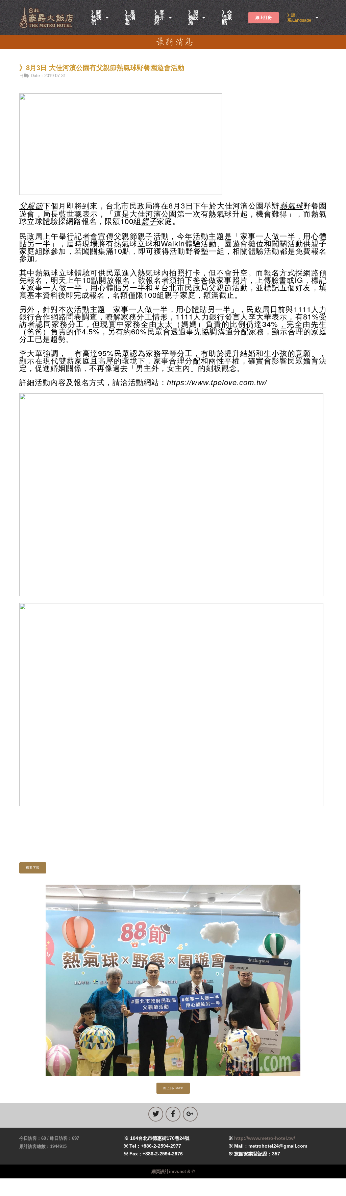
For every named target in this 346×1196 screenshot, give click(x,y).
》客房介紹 (159, 17)
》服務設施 (193, 17)
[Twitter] (155, 1114)
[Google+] (190, 1114)
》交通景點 (227, 17)
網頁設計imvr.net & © (173, 1171)
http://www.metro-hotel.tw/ (264, 1138)
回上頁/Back (173, 1088)
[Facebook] (173, 1114)
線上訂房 (263, 17)
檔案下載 (33, 867)
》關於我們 (96, 17)
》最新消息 (130, 17)
